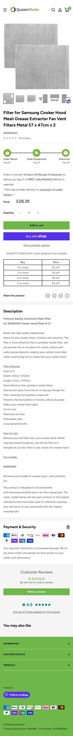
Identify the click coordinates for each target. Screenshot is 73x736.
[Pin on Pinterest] (54, 295)
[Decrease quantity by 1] (20, 212)
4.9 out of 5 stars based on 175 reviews (36, 612)
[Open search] (53, 10)
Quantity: (8, 212)
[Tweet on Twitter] (60, 295)
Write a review (36, 591)
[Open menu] (5, 10)
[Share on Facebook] (47, 295)
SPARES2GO (10, 133)
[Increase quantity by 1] (38, 212)
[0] (67, 10)
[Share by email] (67, 295)
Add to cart (36, 225)
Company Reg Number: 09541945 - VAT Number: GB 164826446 (35, 728)
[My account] (60, 10)
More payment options (36, 245)
